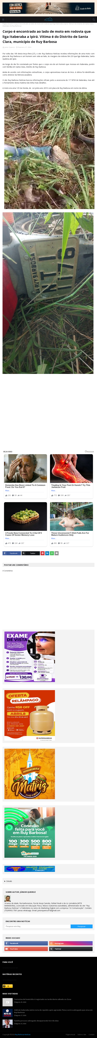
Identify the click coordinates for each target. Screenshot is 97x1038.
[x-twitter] (71, 949)
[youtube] (26, 949)
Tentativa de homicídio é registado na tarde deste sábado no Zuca (42, 999)
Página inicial (7, 24)
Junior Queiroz (9, 47)
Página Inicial (70, 1034)
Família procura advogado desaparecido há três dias (36, 1021)
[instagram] (71, 943)
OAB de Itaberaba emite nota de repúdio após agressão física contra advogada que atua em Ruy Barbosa (53, 1011)
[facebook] (26, 943)
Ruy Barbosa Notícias (22, 1034)
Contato (91, 1034)
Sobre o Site (82, 1034)
